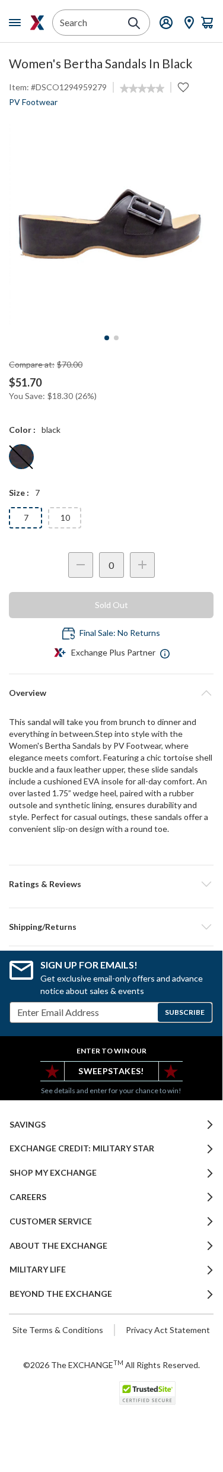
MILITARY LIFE (37, 1269)
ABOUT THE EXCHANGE (58, 1246)
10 (65, 517)
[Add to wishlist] (183, 87)
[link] (142, 88)
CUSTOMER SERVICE (50, 1221)
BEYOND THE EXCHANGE (60, 1294)
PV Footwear (33, 102)
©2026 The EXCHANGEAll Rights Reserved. (111, 1364)
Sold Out (111, 605)
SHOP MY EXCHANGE (53, 1172)
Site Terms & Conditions (57, 1330)
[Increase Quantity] (142, 565)
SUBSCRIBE (185, 1012)
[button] (111, 884)
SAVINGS (27, 1124)
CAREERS (27, 1197)
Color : (22, 430)
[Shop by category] (17, 22)
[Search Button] (134, 23)
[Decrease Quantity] (80, 565)
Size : (19, 492)
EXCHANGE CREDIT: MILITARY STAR (81, 1148)
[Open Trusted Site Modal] (147, 1393)
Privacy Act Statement (168, 1330)
